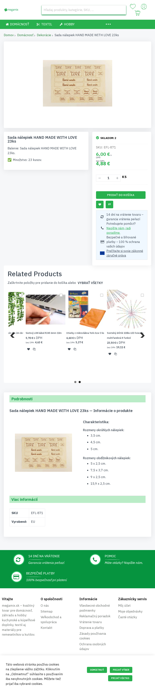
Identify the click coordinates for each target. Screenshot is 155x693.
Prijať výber (121, 669)
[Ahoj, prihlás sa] (144, 7)
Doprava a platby (91, 628)
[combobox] (84, 10)
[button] (28, 349)
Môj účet (124, 605)
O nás (45, 605)
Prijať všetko (120, 678)
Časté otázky (127, 617)
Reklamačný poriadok (94, 616)
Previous (14, 334)
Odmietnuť (97, 669)
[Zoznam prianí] (133, 6)
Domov (9, 35)
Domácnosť (25, 35)
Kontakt (46, 628)
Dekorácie (44, 35)
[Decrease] (99, 178)
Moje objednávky (130, 611)
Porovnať (109, 204)
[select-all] (90, 283)
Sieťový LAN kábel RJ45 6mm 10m (44, 333)
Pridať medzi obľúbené (100, 204)
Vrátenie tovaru (90, 622)
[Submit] (121, 10)
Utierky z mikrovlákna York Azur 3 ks (85, 333)
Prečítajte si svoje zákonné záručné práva (124, 253)
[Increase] (117, 178)
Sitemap (47, 611)
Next (141, 334)
